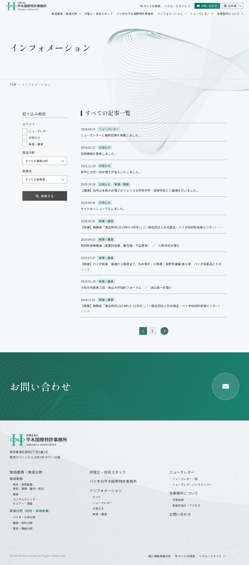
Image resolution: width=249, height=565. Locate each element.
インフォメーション (170, 14)
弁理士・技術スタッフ (98, 14)
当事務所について (228, 14)
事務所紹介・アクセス (186, 505)
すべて (97, 497)
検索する (47, 196)
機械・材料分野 (23, 523)
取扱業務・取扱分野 (64, 14)
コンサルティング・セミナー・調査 (25, 501)
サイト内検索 (152, 6)
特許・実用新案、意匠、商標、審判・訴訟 (28, 486)
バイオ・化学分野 (24, 517)
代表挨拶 (178, 500)
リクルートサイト (175, 6)
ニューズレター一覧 (185, 479)
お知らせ (98, 508)
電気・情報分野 (23, 528)
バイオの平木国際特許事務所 (135, 14)
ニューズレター (200, 14)
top (13, 84)
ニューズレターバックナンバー (192, 484)
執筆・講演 (100, 514)
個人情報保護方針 (159, 556)
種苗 (15, 494)
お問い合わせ (209, 6)
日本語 (232, 6)
